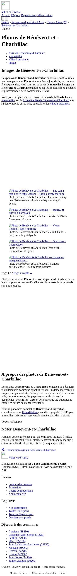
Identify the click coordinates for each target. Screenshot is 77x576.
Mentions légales (18, 573)
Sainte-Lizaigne (22, 560)
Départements (29, 15)
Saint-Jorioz (20, 557)
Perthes (18, 537)
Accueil (5, 15)
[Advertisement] (38, 146)
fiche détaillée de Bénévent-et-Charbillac (46, 100)
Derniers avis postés (20, 517)
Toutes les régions (19, 510)
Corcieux (19, 531)
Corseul (18, 554)
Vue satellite (15, 56)
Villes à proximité (18, 59)
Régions (15, 15)
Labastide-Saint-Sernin (26, 534)
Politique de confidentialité (43, 573)
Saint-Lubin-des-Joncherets (29, 544)
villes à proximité (59, 103)
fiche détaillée (30, 412)
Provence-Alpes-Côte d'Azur (27, 22)
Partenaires (15, 487)
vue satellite (8, 100)
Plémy (17, 541)
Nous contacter (17, 493)
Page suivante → (23, 273)
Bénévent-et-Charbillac (14, 25)
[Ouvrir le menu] (6, 19)
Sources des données (20, 484)
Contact (63, 573)
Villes (40, 15)
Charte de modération (21, 490)
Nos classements (18, 507)
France (5, 22)
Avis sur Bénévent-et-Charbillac (27, 53)
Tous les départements (21, 514)
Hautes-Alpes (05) (57, 22)
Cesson (18, 550)
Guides (48, 15)
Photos (12, 62)
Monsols (18, 547)
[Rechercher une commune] (2, 19)
